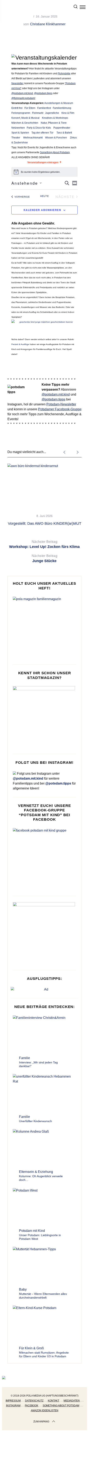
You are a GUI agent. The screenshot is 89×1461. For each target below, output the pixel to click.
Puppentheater (61, 127)
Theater (15, 137)
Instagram (13, 1405)
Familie (24, 1058)
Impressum (13, 1400)
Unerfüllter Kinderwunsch (35, 1121)
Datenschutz (34, 1400)
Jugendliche (52, 113)
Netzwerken (18, 127)
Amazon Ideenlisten (44, 1410)
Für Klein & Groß (31, 1348)
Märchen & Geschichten (24, 122)
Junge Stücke (44, 558)
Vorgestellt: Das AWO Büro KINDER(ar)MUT (44, 523)
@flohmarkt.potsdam (23, 98)
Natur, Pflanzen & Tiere (54, 122)
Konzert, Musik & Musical (25, 117)
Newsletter (17, 83)
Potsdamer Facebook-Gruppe (60, 409)
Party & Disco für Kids (39, 127)
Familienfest (44, 108)
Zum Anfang (41, 1421)
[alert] (44, 172)
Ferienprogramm (20, 113)
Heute (44, 196)
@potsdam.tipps (43, 93)
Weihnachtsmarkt (33, 137)
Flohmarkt (37, 113)
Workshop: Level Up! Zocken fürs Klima (44, 544)
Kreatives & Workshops (55, 117)
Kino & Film (67, 113)
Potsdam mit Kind (32, 1230)
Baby (23, 1289)
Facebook (31, 1405)
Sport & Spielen (20, 132)
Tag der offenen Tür (42, 132)
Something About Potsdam (55, 152)
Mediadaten (72, 1400)
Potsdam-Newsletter (61, 404)
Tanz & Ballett (64, 132)
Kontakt (53, 1400)
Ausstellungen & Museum (58, 103)
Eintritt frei (17, 108)
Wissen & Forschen (56, 137)
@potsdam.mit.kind (22, 93)
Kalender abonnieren (42, 210)
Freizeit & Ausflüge (20, 344)
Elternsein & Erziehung (36, 1171)
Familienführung (62, 108)
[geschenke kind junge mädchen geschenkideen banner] (44, 322)
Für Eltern (29, 108)
